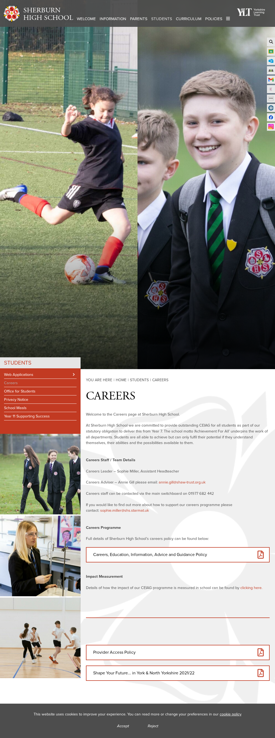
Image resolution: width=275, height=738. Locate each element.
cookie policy (230, 714)
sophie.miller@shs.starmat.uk (124, 510)
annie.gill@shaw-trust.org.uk (182, 482)
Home (121, 380)
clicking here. (251, 588)
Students (17, 363)
